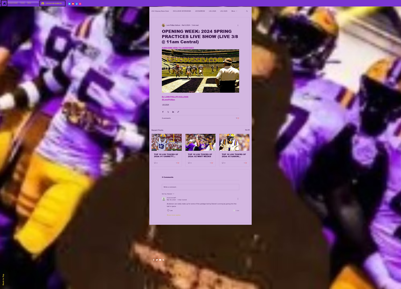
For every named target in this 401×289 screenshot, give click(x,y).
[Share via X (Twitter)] (168, 112)
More (233, 11)
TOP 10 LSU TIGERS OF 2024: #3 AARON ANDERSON (234, 155)
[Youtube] (73, 4)
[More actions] (238, 25)
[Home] (4, 3)
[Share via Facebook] (163, 112)
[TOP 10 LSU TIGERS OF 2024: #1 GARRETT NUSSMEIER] (167, 142)
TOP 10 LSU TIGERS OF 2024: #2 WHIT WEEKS (200, 155)
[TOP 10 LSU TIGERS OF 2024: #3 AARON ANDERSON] (234, 142)
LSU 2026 (212, 11)
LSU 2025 (223, 11)
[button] (247, 11)
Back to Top (3, 279)
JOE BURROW (200, 11)
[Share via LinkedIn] (173, 112)
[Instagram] (80, 4)
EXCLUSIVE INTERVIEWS (182, 11)
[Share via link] (178, 112)
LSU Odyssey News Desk (160, 11)
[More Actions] (238, 199)
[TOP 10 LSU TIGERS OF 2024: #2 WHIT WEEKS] (200, 142)
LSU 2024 (165, 105)
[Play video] (200, 71)
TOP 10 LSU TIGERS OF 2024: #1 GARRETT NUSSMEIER (166, 155)
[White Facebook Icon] (153, 260)
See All (247, 130)
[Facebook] (76, 4)
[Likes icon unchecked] (168, 210)
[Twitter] (69, 4)
